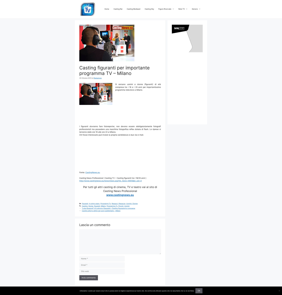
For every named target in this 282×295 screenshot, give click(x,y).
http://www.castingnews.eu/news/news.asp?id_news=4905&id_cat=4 (110, 181)
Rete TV (181, 9)
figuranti (97, 206)
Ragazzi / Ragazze (118, 204)
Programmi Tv (105, 204)
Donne (90, 206)
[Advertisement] (120, 120)
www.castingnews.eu (120, 195)
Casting (85, 206)
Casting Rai (118, 9)
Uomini (126, 206)
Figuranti (85, 204)
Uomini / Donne (132, 204)
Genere (195, 9)
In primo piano (94, 204)
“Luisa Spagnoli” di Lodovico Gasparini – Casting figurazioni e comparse (108, 208)
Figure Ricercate (164, 9)
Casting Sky (149, 9)
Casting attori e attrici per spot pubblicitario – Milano (101, 211)
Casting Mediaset (133, 9)
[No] (279, 291)
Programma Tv (112, 206)
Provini (120, 206)
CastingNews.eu (92, 172)
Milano (103, 206)
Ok (199, 291)
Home (107, 9)
